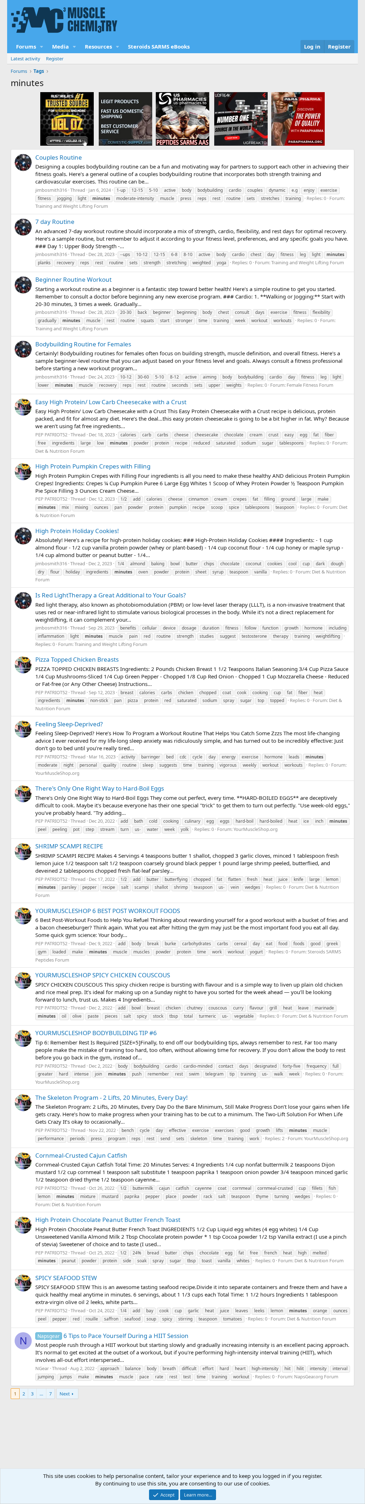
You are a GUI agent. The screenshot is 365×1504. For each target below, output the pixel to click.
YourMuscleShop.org (57, 773)
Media (60, 46)
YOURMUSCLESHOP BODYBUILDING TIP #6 (96, 1033)
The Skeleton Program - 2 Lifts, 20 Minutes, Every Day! (111, 1097)
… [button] (41, 1393)
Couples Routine (58, 157)
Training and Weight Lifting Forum (71, 206)
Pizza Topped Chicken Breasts (77, 659)
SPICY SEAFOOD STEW (66, 1278)
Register (54, 58)
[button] (42, 46)
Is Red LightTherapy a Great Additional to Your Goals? (110, 595)
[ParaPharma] (298, 118)
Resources (98, 46)
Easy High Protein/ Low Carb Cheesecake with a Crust (110, 402)
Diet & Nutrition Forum (59, 451)
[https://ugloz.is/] (67, 118)
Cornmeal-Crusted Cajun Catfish (81, 1155)
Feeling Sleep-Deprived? (69, 724)
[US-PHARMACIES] (182, 118)
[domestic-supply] (125, 118)
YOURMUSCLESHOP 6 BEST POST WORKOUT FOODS (107, 911)
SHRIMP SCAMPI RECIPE (69, 846)
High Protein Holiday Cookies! (77, 531)
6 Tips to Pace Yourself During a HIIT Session (113, 1336)
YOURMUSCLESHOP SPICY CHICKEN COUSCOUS (102, 975)
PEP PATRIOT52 (51, 434)
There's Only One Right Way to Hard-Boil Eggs (99, 788)
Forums (26, 46)
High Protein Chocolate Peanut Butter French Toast (107, 1219)
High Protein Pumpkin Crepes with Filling (92, 466)
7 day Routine (54, 221)
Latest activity (25, 58)
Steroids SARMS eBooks (159, 46)
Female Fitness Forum (310, 385)
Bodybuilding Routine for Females (83, 344)
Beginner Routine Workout (73, 279)
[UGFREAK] (241, 118)
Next (65, 1393)
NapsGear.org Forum (316, 1376)
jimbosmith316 (51, 190)
